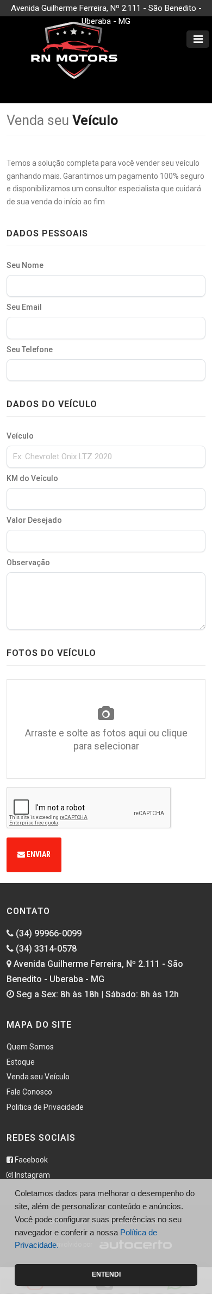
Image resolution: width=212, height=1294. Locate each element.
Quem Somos (30, 1046)
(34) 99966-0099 (48, 933)
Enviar (38, 854)
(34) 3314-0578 (45, 948)
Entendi (106, 1274)
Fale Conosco (29, 1091)
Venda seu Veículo (38, 1076)
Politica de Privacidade (45, 1107)
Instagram (31, 1175)
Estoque (21, 1062)
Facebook (30, 1159)
